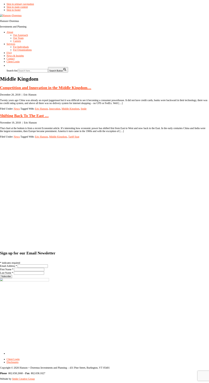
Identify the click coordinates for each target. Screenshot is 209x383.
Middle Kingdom (70, 108)
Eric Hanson (41, 108)
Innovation (54, 108)
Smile (84, 108)
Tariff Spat (73, 136)
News (17, 108)
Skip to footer (14, 10)
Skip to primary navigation (20, 4)
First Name (6, 269)
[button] (8, 65)
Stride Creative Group (23, 378)
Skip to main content (17, 7)
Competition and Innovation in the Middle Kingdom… (45, 88)
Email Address (8, 266)
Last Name (6, 272)
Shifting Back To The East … (24, 116)
